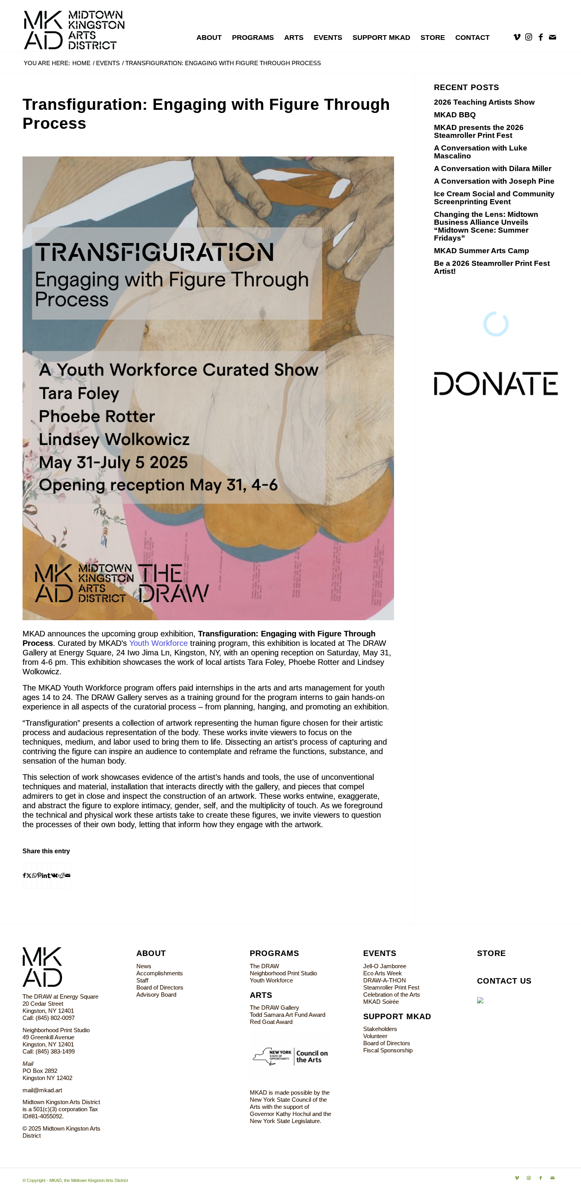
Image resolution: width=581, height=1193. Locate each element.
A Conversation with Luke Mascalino (480, 152)
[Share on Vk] (54, 875)
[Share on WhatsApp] (34, 875)
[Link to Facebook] (541, 37)
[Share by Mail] (67, 875)
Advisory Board (156, 994)
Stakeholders (380, 1029)
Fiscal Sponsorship (388, 1050)
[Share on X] (29, 875)
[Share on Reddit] (61, 875)
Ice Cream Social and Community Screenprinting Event (494, 198)
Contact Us (504, 981)
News (143, 966)
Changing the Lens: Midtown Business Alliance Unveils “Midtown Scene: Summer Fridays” (486, 226)
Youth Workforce (158, 643)
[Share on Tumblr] (49, 875)
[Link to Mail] (552, 37)
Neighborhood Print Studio (283, 973)
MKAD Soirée (381, 1001)
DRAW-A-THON (384, 980)
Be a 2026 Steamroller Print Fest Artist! (492, 267)
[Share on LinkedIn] (44, 875)
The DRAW (264, 966)
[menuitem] (209, 37)
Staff (142, 980)
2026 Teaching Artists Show (484, 102)
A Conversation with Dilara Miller (492, 168)
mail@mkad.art (42, 1090)
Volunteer (375, 1036)
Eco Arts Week (382, 973)
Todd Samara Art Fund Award (287, 1014)
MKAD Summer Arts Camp (481, 251)
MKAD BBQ (455, 115)
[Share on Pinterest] (39, 875)
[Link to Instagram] (529, 37)
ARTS (261, 995)
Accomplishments (159, 973)
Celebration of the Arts (391, 994)
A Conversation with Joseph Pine (494, 181)
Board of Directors (159, 987)
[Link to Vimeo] (517, 37)
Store (491, 953)
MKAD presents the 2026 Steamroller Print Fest (479, 131)
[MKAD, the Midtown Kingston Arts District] (78, 25)
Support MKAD (397, 1016)
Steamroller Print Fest (391, 987)
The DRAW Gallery (274, 1007)
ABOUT (151, 953)
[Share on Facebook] (24, 875)
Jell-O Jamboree (384, 966)
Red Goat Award (271, 1021)
